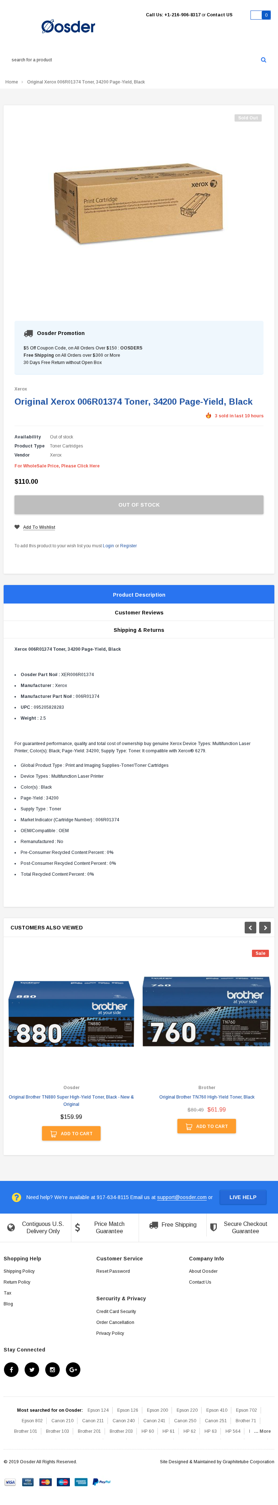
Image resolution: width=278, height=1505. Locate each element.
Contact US (219, 14)
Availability (27, 436)
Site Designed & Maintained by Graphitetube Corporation (217, 1461)
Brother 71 (246, 1420)
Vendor (22, 455)
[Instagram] (52, 1369)
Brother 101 (25, 1431)
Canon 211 (93, 1420)
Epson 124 (98, 1410)
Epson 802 (32, 1420)
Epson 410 (216, 1410)
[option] (71, 1049)
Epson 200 (157, 1410)
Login (108, 545)
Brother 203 (121, 1431)
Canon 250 (185, 1420)
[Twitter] (31, 1369)
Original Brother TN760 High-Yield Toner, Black (206, 1097)
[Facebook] (11, 1369)
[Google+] (73, 1369)
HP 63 (211, 1431)
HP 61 (169, 1431)
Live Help (243, 1197)
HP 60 (148, 1431)
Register (128, 545)
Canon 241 (154, 1420)
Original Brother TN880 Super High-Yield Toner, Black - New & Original (71, 1101)
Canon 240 (124, 1420)
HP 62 (190, 1431)
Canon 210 (62, 1420)
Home (11, 82)
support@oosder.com (182, 1197)
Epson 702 (246, 1410)
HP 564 (233, 1431)
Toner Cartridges (66, 446)
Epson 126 (127, 1410)
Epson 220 (187, 1410)
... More (262, 1431)
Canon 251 (216, 1420)
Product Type (29, 446)
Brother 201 (89, 1431)
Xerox (20, 389)
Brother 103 (57, 1431)
